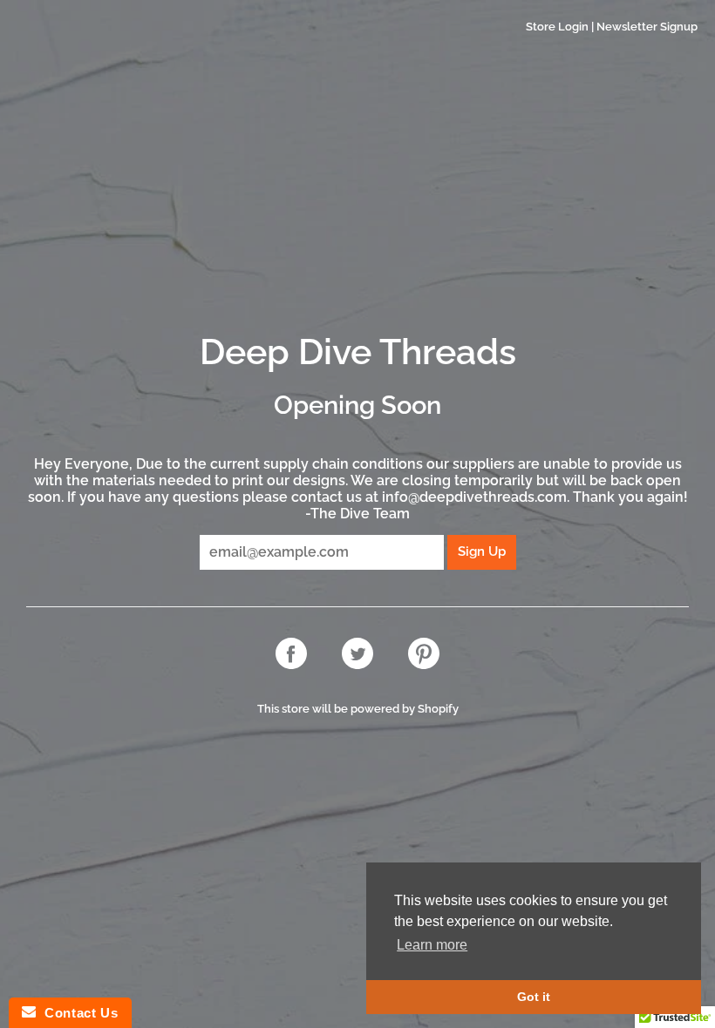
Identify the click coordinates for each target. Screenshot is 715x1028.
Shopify (438, 708)
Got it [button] (533, 997)
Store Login (557, 26)
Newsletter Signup (647, 26)
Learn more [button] (432, 944)
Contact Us (77, 1012)
